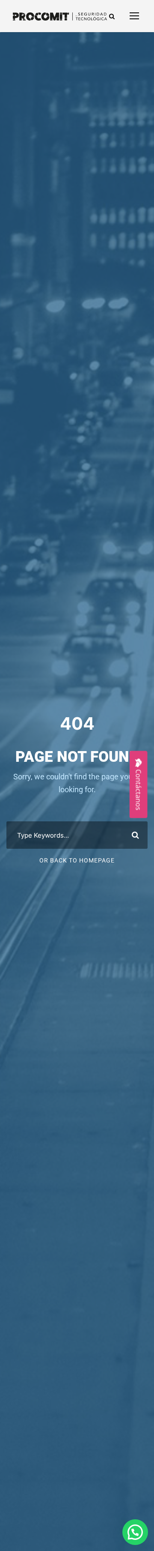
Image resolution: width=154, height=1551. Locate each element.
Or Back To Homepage (77, 860)
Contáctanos (138, 790)
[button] (135, 1532)
